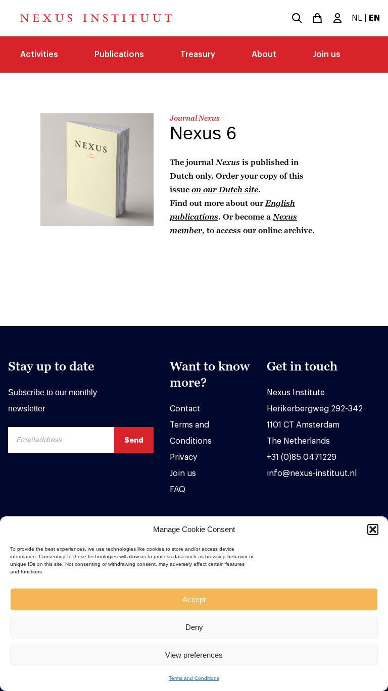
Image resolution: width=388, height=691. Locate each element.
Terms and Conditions (194, 678)
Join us (327, 54)
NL (357, 18)
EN (374, 18)
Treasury (197, 54)
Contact (185, 409)
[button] (373, 529)
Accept (194, 599)
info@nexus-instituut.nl (312, 473)
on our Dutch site (224, 189)
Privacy (183, 457)
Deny (194, 627)
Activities (39, 54)
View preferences (194, 655)
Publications (119, 54)
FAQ (177, 490)
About (264, 54)
